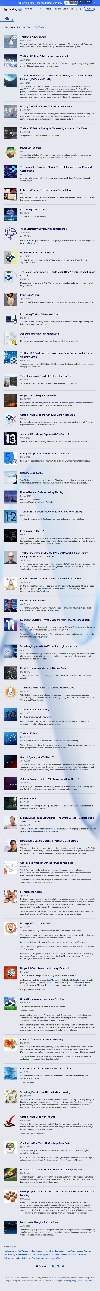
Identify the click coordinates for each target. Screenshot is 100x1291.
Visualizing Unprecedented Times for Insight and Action (48, 646)
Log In (65, 9)
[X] (58, 1266)
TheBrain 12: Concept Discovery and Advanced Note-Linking (51, 511)
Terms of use (82, 1280)
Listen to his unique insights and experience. (42, 831)
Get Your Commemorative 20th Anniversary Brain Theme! (49, 779)
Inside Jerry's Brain (29, 295)
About (48, 9)
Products (28, 9)
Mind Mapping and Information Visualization (20, 1254)
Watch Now (54, 610)
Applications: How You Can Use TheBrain (19, 1251)
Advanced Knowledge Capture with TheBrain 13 (44, 434)
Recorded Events (24, 27)
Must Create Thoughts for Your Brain (39, 1222)
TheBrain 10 (49, 741)
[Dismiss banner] (94, 2)
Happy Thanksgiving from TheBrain (38, 395)
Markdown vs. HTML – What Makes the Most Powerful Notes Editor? (55, 620)
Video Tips (56, 1258)
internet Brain (80, 982)
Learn (38, 9)
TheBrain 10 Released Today (34, 709)
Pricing (58, 9)
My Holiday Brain (28, 798)
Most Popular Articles (46, 1254)
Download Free (71, 3)
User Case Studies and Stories (39, 1258)
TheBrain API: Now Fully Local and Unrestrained (44, 56)
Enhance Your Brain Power (33, 600)
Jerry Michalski (52, 980)
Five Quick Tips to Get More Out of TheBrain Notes (46, 453)
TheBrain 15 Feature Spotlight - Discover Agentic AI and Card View (54, 128)
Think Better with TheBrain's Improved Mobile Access (47, 687)
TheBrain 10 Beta (28, 733)
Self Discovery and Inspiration (15, 1258)
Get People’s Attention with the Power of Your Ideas (46, 862)
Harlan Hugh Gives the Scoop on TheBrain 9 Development (49, 840)
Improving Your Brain (83, 1251)
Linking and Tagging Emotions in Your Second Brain (45, 190)
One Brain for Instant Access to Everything (41, 1039)
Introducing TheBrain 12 (32, 531)
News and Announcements (65, 1254)
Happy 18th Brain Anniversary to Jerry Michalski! (44, 968)
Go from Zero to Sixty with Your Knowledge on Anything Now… (52, 1169)
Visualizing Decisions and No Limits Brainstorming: (45, 1092)
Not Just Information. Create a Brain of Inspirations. (46, 1068)
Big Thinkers (40, 27)
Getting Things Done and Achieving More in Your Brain (47, 414)
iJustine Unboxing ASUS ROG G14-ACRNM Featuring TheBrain (51, 578)
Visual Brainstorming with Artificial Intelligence (43, 228)
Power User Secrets (30, 147)
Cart (71, 9)
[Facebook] (53, 1266)
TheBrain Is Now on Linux (33, 36)
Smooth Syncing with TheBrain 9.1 (37, 757)
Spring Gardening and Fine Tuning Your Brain (42, 999)
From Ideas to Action (31, 891)
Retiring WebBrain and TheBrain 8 (37, 252)
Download (89, 9)
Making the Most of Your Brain (35, 923)
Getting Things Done (67, 1251)
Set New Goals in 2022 (31, 473)
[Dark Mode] (81, 9)
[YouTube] (63, 1266)
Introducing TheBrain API (32, 209)
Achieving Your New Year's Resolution (39, 333)
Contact (90, 1280)
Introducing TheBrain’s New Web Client (40, 314)
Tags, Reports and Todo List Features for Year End (45, 376)
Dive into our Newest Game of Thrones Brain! (43, 668)
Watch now (31, 243)
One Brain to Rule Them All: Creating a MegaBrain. (45, 1143)
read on (45, 637)
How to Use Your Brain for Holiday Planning (41, 492)
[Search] (76, 9)
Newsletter (43, 1266)
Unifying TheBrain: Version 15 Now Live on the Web (46, 106)
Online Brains (82, 1254)
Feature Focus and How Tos (47, 1251)
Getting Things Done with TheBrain (37, 1116)
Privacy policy (70, 1280)
